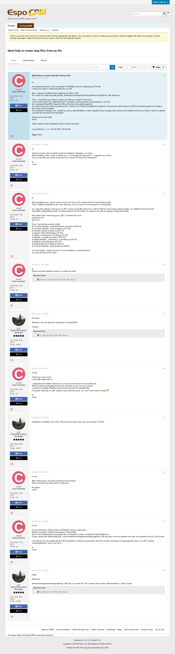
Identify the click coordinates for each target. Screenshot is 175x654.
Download (111, 629)
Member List (44, 30)
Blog (119, 629)
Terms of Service (131, 629)
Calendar (55, 30)
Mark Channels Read (29, 30)
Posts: (12, 100)
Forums (11, 26)
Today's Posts (13, 30)
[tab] (13, 60)
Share (20, 105)
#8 (164, 472)
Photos (44, 60)
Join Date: (14, 96)
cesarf (47, 129)
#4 (164, 265)
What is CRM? (48, 629)
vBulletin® (87, 640)
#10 (163, 570)
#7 (164, 418)
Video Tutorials (97, 629)
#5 (164, 314)
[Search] (164, 14)
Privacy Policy (147, 629)
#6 (164, 368)
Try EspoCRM (25, 26)
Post (20, 110)
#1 (164, 75)
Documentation (63, 629)
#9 (164, 521)
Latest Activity (28, 60)
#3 (164, 194)
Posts (13, 60)
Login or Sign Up (159, 2)
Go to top (159, 629)
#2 (164, 145)
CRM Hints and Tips (80, 629)
